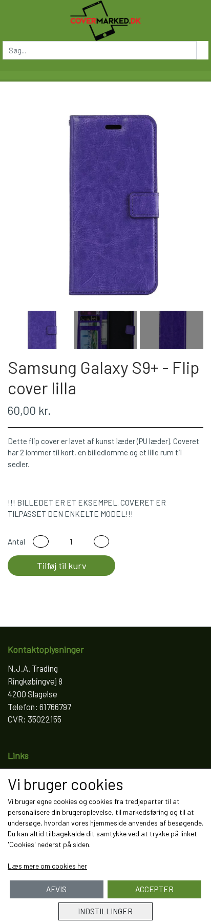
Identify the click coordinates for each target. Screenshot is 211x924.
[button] (41, 541)
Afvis (56, 889)
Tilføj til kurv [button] (62, 565)
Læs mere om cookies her (47, 865)
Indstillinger (105, 911)
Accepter (154, 889)
